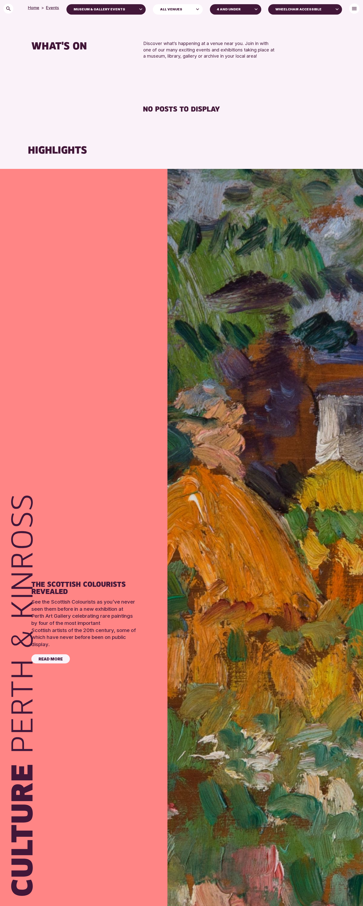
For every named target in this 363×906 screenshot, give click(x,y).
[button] (140, 9)
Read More (51, 659)
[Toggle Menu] (354, 8)
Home (33, 7)
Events (52, 7)
